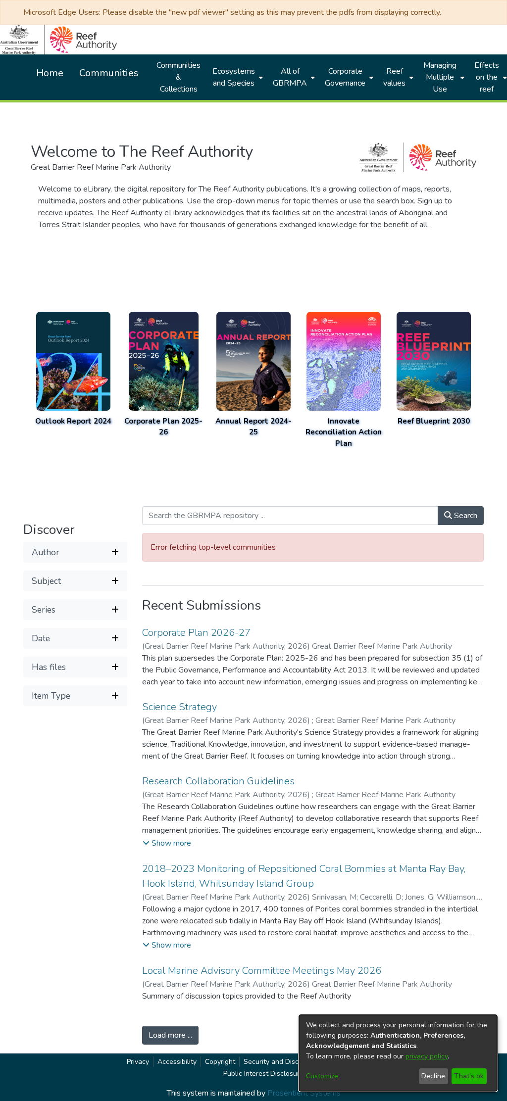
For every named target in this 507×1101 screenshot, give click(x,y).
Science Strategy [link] (179, 707)
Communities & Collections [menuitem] (178, 77)
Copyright (220, 1061)
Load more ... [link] (170, 1035)
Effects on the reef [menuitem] (486, 77)
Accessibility (177, 1061)
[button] (75, 552)
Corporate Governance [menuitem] (345, 77)
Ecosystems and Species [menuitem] (233, 77)
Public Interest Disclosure (263, 1073)
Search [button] (464, 515)
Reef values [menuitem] (394, 77)
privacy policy (427, 1056)
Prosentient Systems (304, 1093)
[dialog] (398, 1053)
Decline (433, 1076)
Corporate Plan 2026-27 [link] (196, 632)
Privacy (138, 1061)
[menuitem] (236, 77)
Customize (322, 1076)
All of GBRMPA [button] (290, 77)
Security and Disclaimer (281, 1061)
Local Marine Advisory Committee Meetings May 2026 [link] (261, 970)
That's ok (469, 1076)
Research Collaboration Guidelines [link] (218, 781)
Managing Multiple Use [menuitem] (439, 77)
